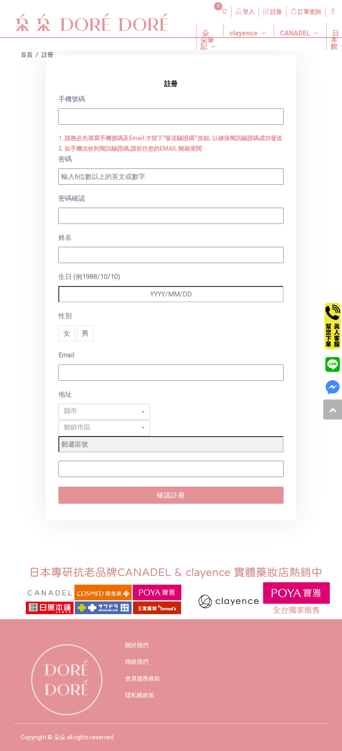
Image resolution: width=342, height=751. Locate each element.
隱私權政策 (139, 695)
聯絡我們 (136, 661)
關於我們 (136, 645)
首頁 (27, 54)
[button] (203, 23)
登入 (247, 11)
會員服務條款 (142, 678)
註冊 (275, 11)
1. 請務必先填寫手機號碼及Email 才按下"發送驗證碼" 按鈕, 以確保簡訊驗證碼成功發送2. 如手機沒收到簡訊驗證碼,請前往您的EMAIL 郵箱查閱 (170, 143)
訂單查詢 (309, 11)
